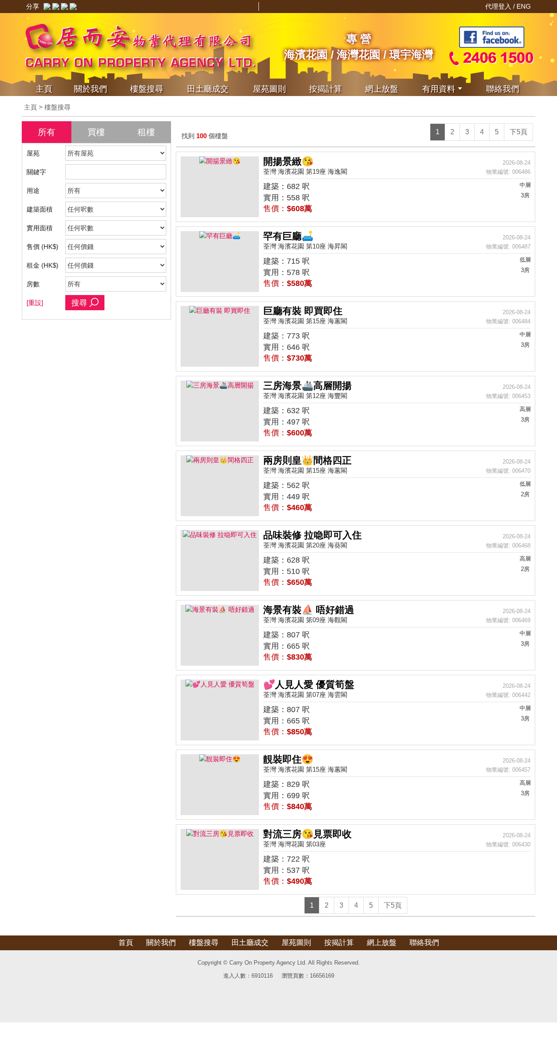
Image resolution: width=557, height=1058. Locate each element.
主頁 (44, 88)
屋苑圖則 (269, 88)
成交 (207, 88)
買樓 (96, 132)
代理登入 (499, 6)
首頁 (125, 943)
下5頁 (518, 132)
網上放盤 (381, 88)
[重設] (35, 302)
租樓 (146, 132)
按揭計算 (325, 88)
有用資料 (438, 88)
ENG (524, 6)
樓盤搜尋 (146, 88)
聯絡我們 (502, 88)
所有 (46, 132)
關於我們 (90, 88)
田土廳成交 (250, 943)
